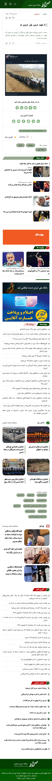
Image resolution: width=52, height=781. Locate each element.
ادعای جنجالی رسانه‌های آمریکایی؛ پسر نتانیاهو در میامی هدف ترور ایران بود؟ (25, 382)
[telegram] (33, 121)
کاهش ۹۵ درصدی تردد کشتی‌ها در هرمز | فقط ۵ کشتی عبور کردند (25, 405)
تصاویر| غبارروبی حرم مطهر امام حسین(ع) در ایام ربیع (14, 480)
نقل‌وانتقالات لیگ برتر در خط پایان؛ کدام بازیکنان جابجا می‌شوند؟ (25, 343)
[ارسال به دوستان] (10, 18)
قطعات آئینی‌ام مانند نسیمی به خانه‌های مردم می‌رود (18, 171)
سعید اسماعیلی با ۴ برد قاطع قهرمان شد (38, 272)
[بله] (35, 107)
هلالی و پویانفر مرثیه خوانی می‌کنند (20, 184)
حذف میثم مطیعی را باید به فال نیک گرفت (33, 163)
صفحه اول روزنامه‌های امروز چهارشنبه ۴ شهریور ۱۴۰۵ (29, 388)
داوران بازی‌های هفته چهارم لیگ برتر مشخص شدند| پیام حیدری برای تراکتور (25, 350)
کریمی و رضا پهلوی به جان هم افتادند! (34, 700)
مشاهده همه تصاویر (10, 422)
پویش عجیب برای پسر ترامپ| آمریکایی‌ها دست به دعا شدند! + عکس (25, 619)
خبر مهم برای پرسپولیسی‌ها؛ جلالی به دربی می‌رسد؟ (30, 338)
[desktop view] (15, 4)
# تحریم (17, 506)
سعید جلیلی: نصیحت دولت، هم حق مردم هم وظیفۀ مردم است (27, 706)
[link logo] (26, 764)
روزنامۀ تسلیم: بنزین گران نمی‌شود (35, 642)
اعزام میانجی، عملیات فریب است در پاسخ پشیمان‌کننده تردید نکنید (25, 334)
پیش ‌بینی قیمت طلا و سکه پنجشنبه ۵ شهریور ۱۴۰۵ (30, 612)
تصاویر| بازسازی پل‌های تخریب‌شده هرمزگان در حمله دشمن (13, 449)
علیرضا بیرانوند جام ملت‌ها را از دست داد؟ (33, 647)
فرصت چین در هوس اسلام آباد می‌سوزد (33, 360)
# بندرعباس (42, 495)
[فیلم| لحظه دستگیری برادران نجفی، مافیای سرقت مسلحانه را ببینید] (36, 573)
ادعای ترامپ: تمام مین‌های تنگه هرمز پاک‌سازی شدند (30, 734)
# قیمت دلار (30, 511)
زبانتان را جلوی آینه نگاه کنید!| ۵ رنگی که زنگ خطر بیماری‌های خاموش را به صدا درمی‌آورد (25, 597)
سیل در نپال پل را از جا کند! (37, 713)
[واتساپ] (21, 107)
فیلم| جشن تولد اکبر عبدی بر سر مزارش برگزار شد (13, 551)
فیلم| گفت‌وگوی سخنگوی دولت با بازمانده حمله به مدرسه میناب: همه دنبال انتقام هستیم (13, 536)
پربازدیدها (43, 324)
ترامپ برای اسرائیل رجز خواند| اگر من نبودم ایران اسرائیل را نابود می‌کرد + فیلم (25, 631)
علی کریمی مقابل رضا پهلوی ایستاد (35, 664)
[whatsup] (38, 121)
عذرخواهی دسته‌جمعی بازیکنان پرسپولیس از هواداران (30, 719)
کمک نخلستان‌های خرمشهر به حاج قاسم (18, 197)
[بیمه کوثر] (26, 315)
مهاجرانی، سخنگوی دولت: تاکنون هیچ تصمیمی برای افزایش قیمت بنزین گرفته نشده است (26, 726)
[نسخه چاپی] (6, 18)
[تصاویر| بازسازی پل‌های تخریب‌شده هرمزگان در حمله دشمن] (14, 434)
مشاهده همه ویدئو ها (10, 526)
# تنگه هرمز (41, 500)
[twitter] (28, 121)
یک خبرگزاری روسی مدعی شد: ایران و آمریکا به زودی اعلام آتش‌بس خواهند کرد (25, 412)
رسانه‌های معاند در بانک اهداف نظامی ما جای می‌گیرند (12, 272)
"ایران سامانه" (21, 778)
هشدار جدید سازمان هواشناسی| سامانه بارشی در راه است (28, 603)
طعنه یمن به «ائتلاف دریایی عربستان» (34, 669)
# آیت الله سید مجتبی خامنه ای (35, 506)
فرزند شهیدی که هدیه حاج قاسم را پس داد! (17, 212)
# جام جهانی (28, 500)
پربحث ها (30, 324)
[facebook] (23, 121)
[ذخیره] (13, 18)
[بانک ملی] (26, 288)
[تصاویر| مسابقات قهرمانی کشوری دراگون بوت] (38, 467)
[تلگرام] (17, 107)
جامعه (45, 14)
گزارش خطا (9, 137)
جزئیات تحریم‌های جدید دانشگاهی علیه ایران (32, 393)
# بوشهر (30, 495)
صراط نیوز (41, 149)
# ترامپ (20, 495)
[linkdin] (18, 121)
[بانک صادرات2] (26, 301)
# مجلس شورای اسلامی (37, 516)
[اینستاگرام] (30, 107)
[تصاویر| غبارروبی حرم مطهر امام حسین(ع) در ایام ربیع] (14, 467)
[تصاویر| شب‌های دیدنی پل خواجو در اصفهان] (38, 434)
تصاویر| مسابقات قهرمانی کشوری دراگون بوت (39, 480)
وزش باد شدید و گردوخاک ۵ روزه (36, 637)
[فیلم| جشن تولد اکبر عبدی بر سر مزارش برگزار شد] (36, 555)
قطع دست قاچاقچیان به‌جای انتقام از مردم (34, 749)
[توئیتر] (26, 107)
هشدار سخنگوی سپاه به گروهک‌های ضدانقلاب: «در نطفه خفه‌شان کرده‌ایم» (25, 399)
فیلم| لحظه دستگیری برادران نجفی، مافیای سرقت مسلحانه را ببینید (13, 570)
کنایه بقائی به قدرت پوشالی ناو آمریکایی (34, 673)
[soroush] (13, 121)
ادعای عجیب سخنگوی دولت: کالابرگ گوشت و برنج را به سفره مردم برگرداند (25, 374)
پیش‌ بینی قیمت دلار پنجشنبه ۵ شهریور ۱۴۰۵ (32, 625)
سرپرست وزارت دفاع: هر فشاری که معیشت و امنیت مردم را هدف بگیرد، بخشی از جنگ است (25, 741)
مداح (20, 145)
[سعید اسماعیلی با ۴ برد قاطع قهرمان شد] (37, 259)
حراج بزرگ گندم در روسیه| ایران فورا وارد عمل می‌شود (29, 608)
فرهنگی (36, 14)
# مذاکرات (42, 511)
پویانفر (30, 145)
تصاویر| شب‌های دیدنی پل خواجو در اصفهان (38, 448)
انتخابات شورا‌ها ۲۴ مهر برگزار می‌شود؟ (34, 356)
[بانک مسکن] (26, 237)
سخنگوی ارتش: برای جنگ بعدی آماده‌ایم (33, 329)
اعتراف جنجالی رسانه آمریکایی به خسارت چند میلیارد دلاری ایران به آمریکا (25, 367)
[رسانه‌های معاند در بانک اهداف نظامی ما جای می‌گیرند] (12, 259)
